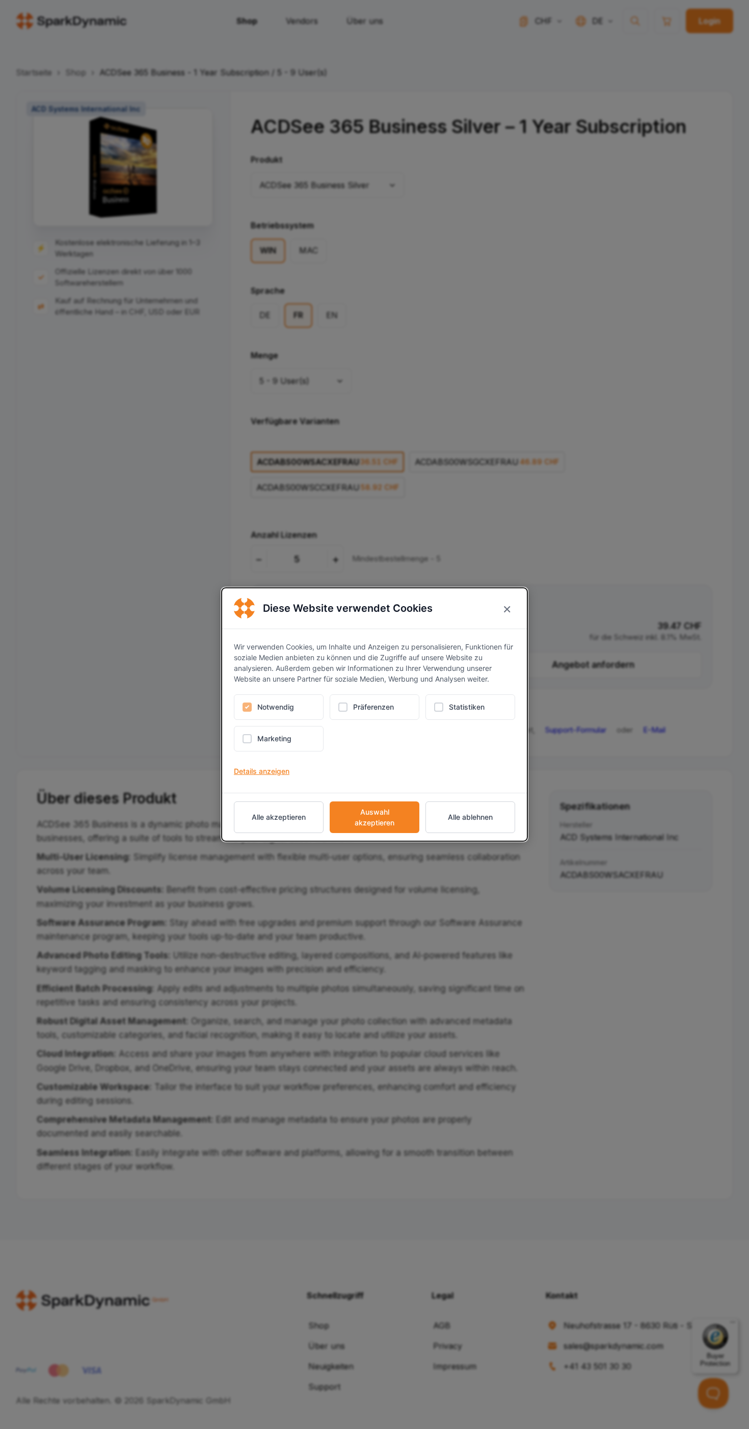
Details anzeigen (261, 771)
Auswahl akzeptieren (374, 817)
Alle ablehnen (470, 817)
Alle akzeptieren (279, 817)
